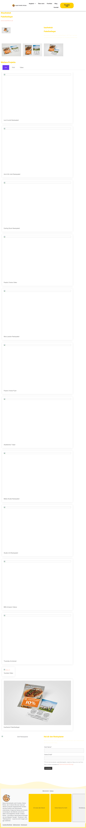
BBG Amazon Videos (10, 607)
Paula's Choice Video (10, 282)
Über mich (41, 3)
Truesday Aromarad (10, 661)
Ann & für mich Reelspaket (12, 174)
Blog (56, 3)
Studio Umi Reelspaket (11, 553)
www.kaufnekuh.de (7, 20)
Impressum (24, 824)
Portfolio (49, 3)
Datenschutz (16, 824)
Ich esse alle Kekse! (39, 808)
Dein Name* (48, 747)
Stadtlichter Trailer (9, 445)
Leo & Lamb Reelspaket (11, 120)
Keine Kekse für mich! (61, 808)
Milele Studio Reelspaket (11, 499)
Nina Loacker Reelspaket (11, 336)
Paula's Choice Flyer (10, 390)
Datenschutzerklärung (66, 764)
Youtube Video (8, 673)
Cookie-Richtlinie (7, 824)
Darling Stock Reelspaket (12, 228)
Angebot (31, 3)
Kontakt (56, 7)
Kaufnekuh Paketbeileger (12, 727)
